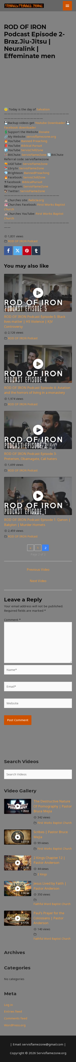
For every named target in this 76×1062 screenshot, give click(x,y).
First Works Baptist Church (54, 823)
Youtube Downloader (50, 123)
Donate (44, 132)
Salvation (43, 109)
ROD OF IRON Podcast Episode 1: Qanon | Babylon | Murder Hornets (37, 522)
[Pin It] (27, 250)
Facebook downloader (20, 127)
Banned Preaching (34, 141)
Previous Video (38, 569)
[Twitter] (17, 250)
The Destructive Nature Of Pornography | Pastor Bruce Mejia (52, 806)
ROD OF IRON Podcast (23, 241)
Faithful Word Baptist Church (52, 904)
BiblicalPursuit (32, 182)
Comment (12, 620)
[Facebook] (8, 250)
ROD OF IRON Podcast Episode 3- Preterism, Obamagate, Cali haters (30, 456)
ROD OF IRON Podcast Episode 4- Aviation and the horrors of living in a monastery (37, 390)
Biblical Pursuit (31, 145)
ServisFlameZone (34, 155)
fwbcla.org (36, 200)
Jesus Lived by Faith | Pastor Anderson (49, 886)
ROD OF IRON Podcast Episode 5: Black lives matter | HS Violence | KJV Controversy (34, 321)
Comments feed (15, 1018)
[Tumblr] (36, 250)
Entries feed (13, 1011)
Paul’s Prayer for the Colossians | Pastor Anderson (48, 918)
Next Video (38, 581)
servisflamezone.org (41, 136)
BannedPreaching (36, 173)
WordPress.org (15, 1025)
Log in (8, 1005)
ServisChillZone (32, 150)
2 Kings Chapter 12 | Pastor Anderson (49, 860)
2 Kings (42, 874)
